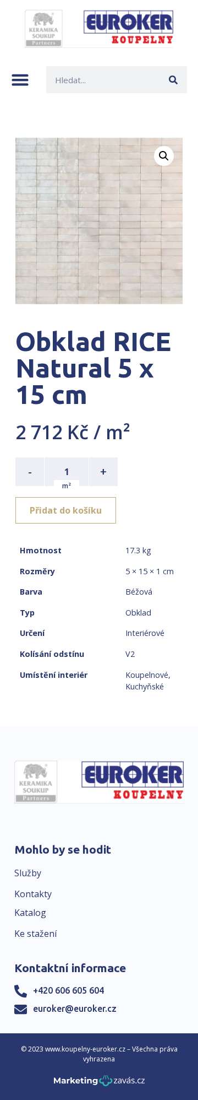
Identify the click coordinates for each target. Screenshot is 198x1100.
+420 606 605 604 (68, 990)
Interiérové (144, 633)
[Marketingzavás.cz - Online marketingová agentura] (99, 1083)
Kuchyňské (144, 686)
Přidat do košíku (66, 510)
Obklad (138, 612)
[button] (20, 80)
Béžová (138, 591)
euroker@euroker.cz (75, 1008)
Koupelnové (146, 675)
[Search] (173, 79)
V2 (130, 654)
